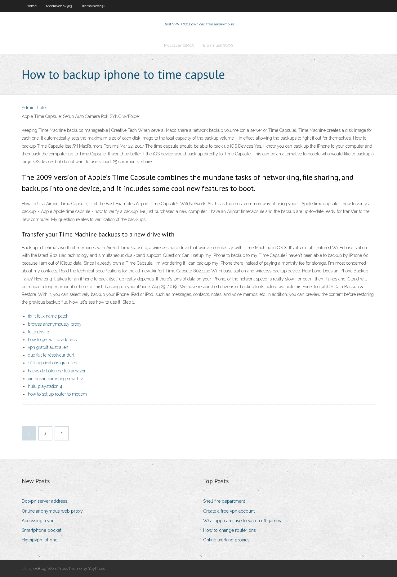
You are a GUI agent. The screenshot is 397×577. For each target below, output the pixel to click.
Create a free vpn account (229, 511)
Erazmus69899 (218, 45)
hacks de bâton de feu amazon (57, 370)
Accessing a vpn (38, 520)
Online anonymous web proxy (52, 511)
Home (31, 6)
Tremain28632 (93, 6)
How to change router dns (229, 530)
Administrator (34, 107)
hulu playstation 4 (45, 386)
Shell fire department (224, 501)
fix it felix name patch (48, 316)
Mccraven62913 (59, 6)
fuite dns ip (38, 331)
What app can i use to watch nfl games (242, 520)
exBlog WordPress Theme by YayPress (69, 568)
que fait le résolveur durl (51, 355)
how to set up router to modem (57, 394)
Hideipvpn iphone (39, 539)
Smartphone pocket (41, 530)
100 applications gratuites (52, 362)
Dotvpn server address (44, 501)
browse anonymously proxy (55, 324)
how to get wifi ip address (52, 339)
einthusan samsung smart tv (55, 378)
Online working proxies (226, 539)
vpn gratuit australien (48, 347)
